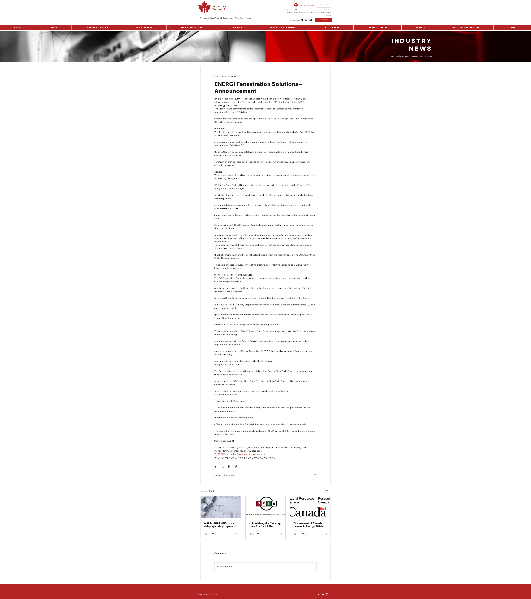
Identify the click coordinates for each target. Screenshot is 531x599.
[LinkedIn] (306, 20)
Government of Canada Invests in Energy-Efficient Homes (310, 525)
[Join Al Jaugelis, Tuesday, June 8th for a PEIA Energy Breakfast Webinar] (266, 507)
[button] (17, 27)
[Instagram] (310, 20)
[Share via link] (236, 466)
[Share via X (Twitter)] (222, 466)
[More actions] (315, 76)
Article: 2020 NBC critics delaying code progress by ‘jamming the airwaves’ (220, 525)
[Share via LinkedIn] (229, 466)
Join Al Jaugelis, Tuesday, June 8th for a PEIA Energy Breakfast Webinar (265, 525)
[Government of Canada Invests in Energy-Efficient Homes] (310, 507)
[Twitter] (302, 20)
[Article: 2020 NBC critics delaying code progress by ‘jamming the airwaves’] (221, 507)
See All (327, 490)
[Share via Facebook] (215, 466)
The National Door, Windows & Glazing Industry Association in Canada (225, 18)
